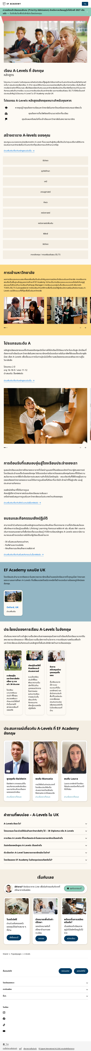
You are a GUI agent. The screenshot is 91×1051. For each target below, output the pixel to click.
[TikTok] (45, 1025)
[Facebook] (45, 1019)
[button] (87, 12)
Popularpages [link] (16, 954)
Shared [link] (5, 954)
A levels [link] (27, 954)
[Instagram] (45, 1012)
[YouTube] (45, 1031)
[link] (12, 3)
